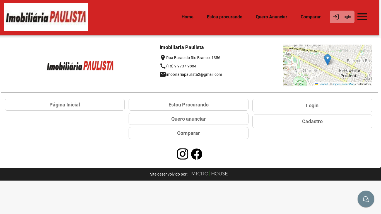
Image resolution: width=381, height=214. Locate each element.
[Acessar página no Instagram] (183, 154)
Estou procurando (224, 17)
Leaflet (323, 84)
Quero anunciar (188, 119)
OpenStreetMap (344, 84)
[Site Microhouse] (210, 174)
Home (188, 17)
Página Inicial (64, 105)
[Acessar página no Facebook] (197, 154)
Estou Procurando (188, 105)
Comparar (311, 17)
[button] (327, 59)
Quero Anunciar (271, 17)
